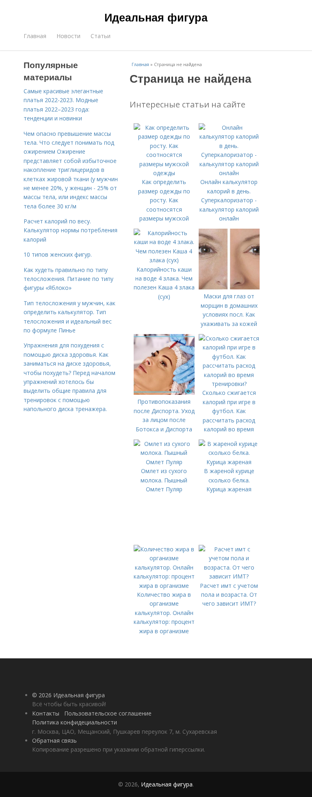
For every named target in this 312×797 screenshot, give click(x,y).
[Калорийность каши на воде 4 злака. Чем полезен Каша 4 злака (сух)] (164, 260)
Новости (68, 36)
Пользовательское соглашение (108, 713)
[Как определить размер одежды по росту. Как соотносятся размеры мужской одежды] (164, 173)
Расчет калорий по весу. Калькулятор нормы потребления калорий (70, 230)
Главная (35, 36)
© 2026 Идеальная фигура (68, 695)
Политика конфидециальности (74, 722)
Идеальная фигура (156, 17)
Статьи (100, 36)
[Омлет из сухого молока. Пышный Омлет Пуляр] (164, 462)
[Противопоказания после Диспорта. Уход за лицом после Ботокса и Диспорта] (164, 392)
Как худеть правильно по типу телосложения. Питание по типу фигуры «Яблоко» (68, 279)
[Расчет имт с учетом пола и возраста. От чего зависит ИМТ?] (229, 576)
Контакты (45, 713)
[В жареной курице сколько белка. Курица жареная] (229, 462)
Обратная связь (54, 740)
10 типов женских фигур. (58, 254)
